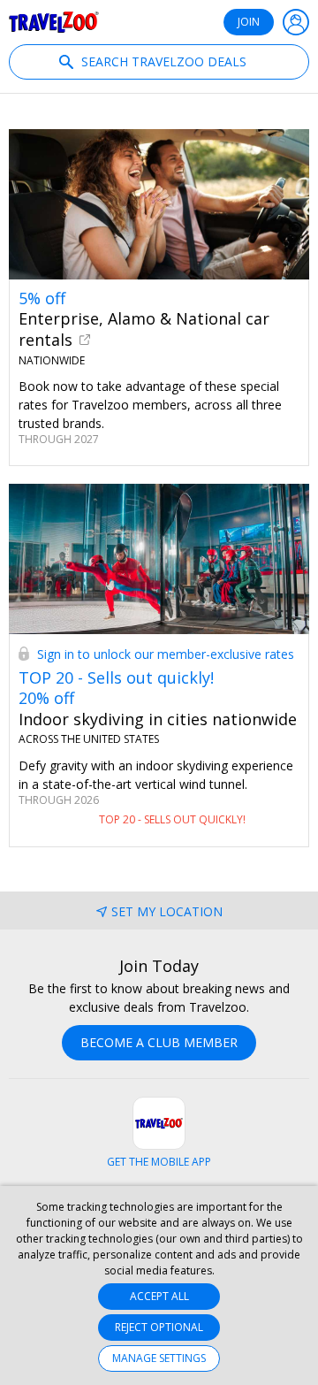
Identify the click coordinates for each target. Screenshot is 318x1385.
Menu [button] (296, 22)
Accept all (159, 1296)
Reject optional (159, 1327)
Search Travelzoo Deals (162, 61)
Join (249, 21)
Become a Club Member (159, 1042)
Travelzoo (54, 22)
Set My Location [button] (167, 911)
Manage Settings (159, 1358)
